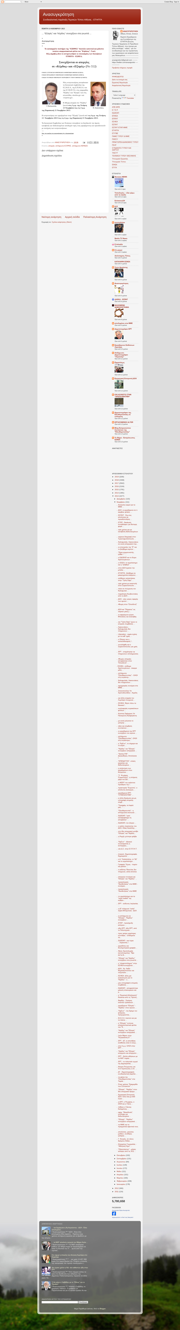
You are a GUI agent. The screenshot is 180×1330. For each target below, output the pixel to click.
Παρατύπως (120, 362)
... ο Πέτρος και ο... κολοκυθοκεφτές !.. (124, 640)
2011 (117, 1192)
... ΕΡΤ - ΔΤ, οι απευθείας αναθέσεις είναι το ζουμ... (126, 1042)
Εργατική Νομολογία (120, 82)
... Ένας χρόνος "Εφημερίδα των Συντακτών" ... (127, 1085)
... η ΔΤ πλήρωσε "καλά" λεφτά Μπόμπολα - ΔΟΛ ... (126, 911)
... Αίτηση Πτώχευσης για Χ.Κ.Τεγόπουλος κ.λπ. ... (126, 1068)
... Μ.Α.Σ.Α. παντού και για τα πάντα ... (126, 1019)
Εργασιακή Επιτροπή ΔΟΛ (126, 378)
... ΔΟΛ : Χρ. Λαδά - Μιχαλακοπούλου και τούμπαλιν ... (125, 970)
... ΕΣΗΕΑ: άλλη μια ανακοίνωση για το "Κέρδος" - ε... (124, 978)
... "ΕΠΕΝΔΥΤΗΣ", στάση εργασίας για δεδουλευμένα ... (125, 763)
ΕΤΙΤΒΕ (115, 133)
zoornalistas (120, 222)
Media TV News (121, 238)
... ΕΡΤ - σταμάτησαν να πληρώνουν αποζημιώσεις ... (127, 654)
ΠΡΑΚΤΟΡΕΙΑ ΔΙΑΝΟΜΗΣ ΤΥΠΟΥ (125, 142)
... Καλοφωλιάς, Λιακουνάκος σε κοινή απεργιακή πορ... (127, 543)
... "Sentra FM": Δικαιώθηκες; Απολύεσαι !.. (126, 756)
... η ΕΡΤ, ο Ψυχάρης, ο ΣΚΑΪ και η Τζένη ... (125, 1103)
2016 (117, 486)
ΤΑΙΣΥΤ (115, 153)
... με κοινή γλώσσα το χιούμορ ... (124, 722)
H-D (116, 206)
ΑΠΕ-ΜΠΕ (116, 107)
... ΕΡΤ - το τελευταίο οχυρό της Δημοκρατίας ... (127, 1062)
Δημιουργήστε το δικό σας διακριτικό (122, 1217)
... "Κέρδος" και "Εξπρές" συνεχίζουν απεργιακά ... (126, 750)
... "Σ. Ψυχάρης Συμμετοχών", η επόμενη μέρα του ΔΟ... (126, 777)
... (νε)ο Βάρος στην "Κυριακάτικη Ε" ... (124, 1036)
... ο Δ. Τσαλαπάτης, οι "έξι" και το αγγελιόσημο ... (126, 860)
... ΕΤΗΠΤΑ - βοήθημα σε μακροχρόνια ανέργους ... (127, 574)
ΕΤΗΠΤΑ (115, 130)
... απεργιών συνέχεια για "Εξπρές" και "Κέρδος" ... (126, 878)
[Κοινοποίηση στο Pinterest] (97, 142)
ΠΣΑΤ (114, 145)
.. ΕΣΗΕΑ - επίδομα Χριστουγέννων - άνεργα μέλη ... (126, 668)
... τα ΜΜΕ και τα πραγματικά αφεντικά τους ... (127, 1126)
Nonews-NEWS (121, 177)
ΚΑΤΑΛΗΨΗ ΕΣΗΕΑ (122, 262)
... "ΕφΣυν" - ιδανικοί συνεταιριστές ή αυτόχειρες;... (124, 844)
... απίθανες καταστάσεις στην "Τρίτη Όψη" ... (125, 579)
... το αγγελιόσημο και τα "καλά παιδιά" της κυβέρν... (125, 898)
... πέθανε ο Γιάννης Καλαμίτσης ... (123, 1108)
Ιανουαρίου (121, 1184)
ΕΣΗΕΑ (115, 122)
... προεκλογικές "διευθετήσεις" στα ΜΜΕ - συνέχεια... (127, 884)
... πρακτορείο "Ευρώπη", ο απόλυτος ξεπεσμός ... (126, 789)
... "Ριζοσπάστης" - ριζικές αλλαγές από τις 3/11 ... (126, 1150)
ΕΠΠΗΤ (115, 119)
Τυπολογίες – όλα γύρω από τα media (124, 194)
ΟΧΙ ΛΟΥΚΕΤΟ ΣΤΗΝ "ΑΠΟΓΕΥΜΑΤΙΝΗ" (123, 396)
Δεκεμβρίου (121, 499)
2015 (117, 490)
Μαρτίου (120, 1178)
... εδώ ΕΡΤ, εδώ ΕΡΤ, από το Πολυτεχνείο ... (126, 929)
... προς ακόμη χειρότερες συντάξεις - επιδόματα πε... (126, 935)
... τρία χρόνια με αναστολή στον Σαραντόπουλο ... (126, 584)
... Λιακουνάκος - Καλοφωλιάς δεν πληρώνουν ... (123, 629)
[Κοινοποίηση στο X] (93, 142)
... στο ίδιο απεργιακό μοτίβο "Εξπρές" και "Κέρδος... (127, 832)
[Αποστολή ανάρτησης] (84, 142)
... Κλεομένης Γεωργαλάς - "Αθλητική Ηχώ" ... (126, 1145)
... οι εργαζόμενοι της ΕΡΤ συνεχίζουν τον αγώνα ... (126, 732)
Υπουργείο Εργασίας (120, 159)
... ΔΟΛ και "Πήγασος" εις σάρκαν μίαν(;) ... (125, 610)
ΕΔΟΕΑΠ (115, 113)
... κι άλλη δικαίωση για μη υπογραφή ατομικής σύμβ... (126, 800)
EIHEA (114, 165)
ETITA (114, 168)
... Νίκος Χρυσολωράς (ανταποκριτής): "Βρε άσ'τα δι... (125, 953)
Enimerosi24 (120, 201)
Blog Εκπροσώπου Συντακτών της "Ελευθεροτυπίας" (123, 430)
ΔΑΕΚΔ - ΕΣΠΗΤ (121, 299)
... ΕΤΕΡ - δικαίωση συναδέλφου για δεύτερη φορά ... (126, 524)
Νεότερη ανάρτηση (51, 217)
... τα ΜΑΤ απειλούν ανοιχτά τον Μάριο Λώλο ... (70, 1242)
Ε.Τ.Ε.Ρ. (115, 110)
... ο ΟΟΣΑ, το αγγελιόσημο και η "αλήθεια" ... (126, 564)
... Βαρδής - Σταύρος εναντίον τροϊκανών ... (125, 1001)
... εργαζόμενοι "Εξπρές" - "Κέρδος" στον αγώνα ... (126, 1006)
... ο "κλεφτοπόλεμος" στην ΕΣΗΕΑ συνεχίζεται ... (126, 964)
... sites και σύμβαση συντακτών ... (124, 727)
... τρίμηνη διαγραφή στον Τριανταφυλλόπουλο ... (126, 538)
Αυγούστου (121, 1162)
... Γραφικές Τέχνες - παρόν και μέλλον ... (126, 865)
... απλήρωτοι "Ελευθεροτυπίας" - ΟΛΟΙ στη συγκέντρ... (127, 675)
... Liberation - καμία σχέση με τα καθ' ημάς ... (126, 635)
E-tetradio (119, 244)
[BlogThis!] (90, 142)
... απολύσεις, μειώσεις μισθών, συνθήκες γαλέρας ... (125, 1134)
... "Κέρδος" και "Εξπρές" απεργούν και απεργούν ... (127, 1052)
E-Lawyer (118, 250)
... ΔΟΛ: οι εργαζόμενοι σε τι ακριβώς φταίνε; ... (126, 511)
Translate (130, 98)
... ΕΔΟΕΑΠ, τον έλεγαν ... (126, 823)
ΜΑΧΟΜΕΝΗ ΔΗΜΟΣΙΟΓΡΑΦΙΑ (122, 306)
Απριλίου (120, 1175)
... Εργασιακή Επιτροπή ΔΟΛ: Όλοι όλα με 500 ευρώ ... (125, 1097)
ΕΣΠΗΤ (115, 124)
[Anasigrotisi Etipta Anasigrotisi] (114, 1215)
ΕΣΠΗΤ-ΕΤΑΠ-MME (119, 127)
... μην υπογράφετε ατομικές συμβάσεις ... (127, 984)
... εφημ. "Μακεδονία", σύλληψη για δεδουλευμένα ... (124, 1114)
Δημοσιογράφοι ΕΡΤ (123, 329)
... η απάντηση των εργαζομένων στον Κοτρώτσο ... (124, 770)
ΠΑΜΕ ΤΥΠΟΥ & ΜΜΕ (120, 136)
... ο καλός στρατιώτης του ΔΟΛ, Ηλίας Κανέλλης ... (126, 827)
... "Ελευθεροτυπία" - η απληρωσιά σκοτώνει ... (126, 811)
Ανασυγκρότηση (58, 14)
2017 (117, 483)
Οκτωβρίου (121, 1155)
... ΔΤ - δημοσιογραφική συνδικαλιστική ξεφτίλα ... (126, 1073)
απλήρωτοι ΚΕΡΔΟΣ (80, 146)
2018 (117, 480)
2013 (117, 496)
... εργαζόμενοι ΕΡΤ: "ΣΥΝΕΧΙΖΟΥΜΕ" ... (124, 794)
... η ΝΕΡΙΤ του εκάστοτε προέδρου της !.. (125, 783)
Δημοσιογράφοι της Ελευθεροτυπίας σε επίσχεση (123, 414)
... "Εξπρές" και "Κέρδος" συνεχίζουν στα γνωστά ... (127, 959)
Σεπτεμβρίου (122, 1159)
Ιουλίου (120, 1165)
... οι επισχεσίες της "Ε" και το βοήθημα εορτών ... (126, 548)
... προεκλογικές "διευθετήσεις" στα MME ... (126, 891)
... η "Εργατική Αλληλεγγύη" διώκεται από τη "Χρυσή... (127, 996)
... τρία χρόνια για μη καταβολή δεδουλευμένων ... (127, 531)
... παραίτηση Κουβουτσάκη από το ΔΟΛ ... (127, 595)
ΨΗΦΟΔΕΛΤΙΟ (118, 77)
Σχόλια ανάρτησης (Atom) (62, 222)
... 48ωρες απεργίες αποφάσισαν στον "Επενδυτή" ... (124, 661)
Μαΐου (119, 1171)
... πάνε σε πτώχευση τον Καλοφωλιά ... (126, 590)
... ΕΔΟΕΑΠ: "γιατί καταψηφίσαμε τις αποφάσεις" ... (124, 818)
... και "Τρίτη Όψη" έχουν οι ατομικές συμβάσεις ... (126, 623)
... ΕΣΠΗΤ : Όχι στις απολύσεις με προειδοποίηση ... (124, 517)
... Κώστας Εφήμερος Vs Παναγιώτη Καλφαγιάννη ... (126, 715)
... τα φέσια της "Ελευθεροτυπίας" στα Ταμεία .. (125, 1079)
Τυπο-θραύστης (121, 267)
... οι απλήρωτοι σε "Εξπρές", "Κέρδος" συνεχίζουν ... (124, 918)
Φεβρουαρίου (122, 1181)
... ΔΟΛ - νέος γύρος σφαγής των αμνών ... (127, 600)
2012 (117, 1188)
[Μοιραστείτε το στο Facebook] (95, 142)
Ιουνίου (120, 1168)
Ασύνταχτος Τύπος (122, 256)
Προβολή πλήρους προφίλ (122, 68)
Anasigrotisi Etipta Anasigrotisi (121, 1210)
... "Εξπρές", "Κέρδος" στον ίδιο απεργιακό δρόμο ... (126, 1090)
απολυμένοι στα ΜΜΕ (124, 323)
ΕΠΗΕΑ (115, 116)
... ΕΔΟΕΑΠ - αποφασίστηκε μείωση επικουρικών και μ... (127, 990)
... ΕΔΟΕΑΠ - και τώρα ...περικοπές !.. (124, 941)
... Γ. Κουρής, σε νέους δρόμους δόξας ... (125, 1140)
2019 (117, 477)
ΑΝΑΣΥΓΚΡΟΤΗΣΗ (130, 31)
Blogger (103, 1309)
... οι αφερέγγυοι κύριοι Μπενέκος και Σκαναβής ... (126, 617)
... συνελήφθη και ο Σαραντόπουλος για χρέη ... (126, 646)
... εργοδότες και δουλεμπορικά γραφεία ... (126, 947)
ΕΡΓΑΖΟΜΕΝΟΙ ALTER (124, 422)
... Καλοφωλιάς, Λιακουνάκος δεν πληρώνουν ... (127, 681)
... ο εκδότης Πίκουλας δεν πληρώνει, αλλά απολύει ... (126, 871)
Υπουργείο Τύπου (119, 162)
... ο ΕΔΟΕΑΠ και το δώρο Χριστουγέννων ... (126, 558)
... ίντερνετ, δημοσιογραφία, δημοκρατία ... (126, 855)
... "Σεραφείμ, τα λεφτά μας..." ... (124, 806)
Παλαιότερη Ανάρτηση (95, 217)
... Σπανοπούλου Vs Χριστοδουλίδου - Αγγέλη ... (126, 693)
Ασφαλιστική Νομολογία (121, 85)
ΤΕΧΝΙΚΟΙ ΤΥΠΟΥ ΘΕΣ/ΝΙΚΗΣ (124, 156)
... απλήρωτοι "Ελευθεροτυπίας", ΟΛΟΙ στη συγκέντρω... (126, 738)
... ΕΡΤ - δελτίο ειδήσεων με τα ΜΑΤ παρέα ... (127, 1057)
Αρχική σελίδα (72, 217)
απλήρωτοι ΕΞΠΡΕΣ (63, 146)
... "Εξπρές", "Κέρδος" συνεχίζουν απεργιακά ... (126, 1120)
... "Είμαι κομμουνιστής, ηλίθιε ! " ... (125, 553)
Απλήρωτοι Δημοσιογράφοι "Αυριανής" (121, 355)
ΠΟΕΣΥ (115, 139)
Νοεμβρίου (121, 502)
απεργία (51, 146)
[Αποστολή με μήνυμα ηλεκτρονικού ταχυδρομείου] (88, 142)
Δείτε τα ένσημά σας (119, 80)
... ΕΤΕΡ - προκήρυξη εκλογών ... (124, 924)
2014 (117, 493)
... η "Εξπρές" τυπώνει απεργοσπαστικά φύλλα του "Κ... (126, 1025)
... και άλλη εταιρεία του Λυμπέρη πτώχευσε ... (125, 699)
